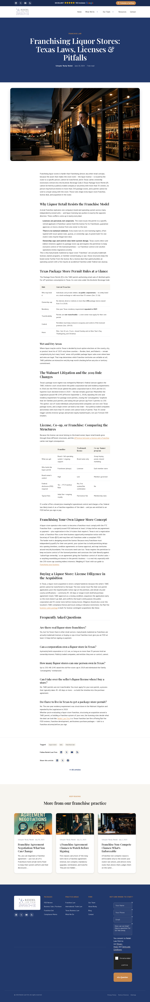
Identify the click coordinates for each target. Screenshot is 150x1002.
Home (79, 12)
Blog (90, 910)
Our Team (106, 12)
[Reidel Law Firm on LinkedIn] (16, 3)
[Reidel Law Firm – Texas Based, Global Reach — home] (22, 12)
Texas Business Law (72, 910)
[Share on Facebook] (68, 760)
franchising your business (49, 564)
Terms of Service (123, 995)
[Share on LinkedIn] (57, 760)
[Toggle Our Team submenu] (113, 12)
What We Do (89, 12)
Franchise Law (70, 903)
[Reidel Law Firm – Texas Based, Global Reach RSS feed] (30, 3)
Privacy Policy (111, 995)
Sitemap (133, 995)
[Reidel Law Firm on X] (20, 3)
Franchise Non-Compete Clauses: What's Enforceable (116, 848)
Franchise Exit (49, 910)
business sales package (49, 608)
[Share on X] (62, 760)
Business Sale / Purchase (53, 906)
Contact (133, 12)
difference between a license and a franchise (91, 438)
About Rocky (92, 906)
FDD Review (48, 903)
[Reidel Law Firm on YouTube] (25, 3)
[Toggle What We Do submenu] (97, 12)
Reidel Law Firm (63, 718)
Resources (122, 12)
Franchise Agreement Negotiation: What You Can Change (31, 848)
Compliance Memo (50, 914)
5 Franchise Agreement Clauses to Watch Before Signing (74, 848)
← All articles (75, 769)
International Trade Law (73, 906)
